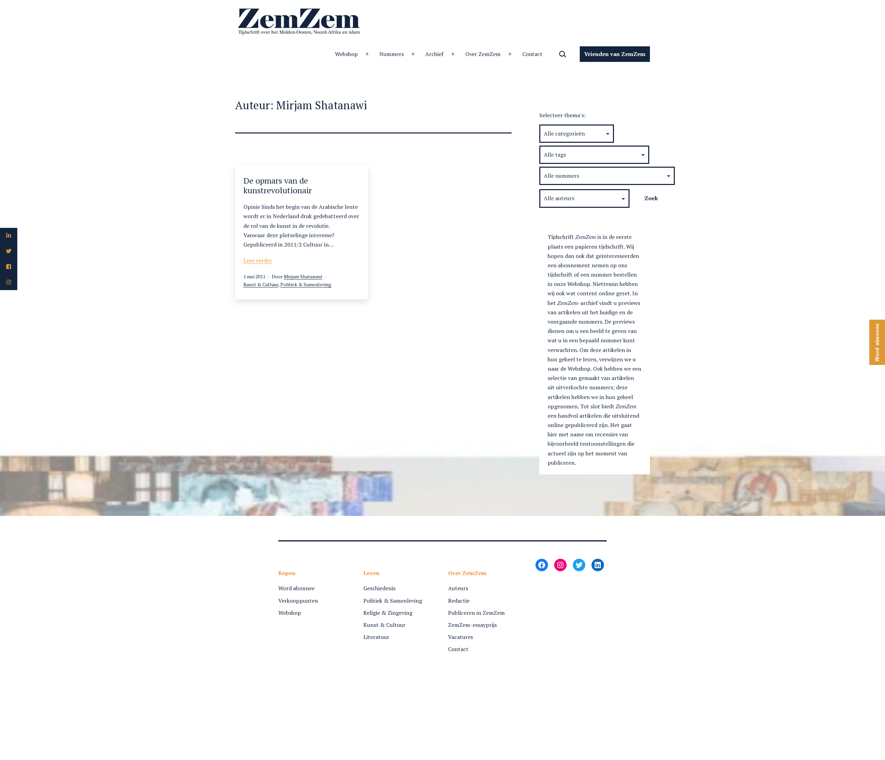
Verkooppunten (298, 600)
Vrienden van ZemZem (614, 54)
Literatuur (376, 637)
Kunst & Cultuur (260, 284)
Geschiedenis (379, 588)
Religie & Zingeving (387, 613)
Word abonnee (296, 588)
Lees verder (257, 260)
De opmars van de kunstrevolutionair (277, 185)
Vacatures (460, 637)
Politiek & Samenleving (305, 284)
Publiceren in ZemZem (476, 613)
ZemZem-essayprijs (472, 625)
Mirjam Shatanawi (303, 276)
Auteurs (458, 588)
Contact (532, 54)
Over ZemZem (483, 54)
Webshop (346, 54)
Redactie (458, 600)
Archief (434, 54)
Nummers (391, 54)
